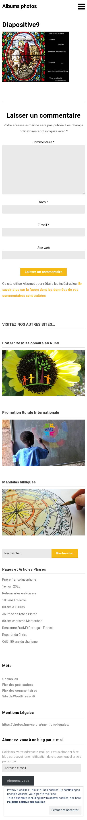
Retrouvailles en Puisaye (19, 593)
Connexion (10, 679)
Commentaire (43, 142)
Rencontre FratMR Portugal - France (27, 628)
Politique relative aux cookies (26, 802)
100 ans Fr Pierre (14, 600)
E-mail (43, 225)
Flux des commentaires (19, 690)
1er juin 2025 (11, 586)
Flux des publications (17, 685)
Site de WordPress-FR (18, 696)
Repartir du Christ (14, 634)
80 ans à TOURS (13, 607)
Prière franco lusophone (19, 579)
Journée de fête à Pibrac (19, 614)
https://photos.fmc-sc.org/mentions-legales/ (35, 724)
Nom (43, 202)
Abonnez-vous (18, 780)
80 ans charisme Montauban (22, 621)
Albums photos (19, 6)
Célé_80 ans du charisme (20, 641)
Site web (43, 248)
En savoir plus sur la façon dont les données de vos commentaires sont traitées (42, 290)
